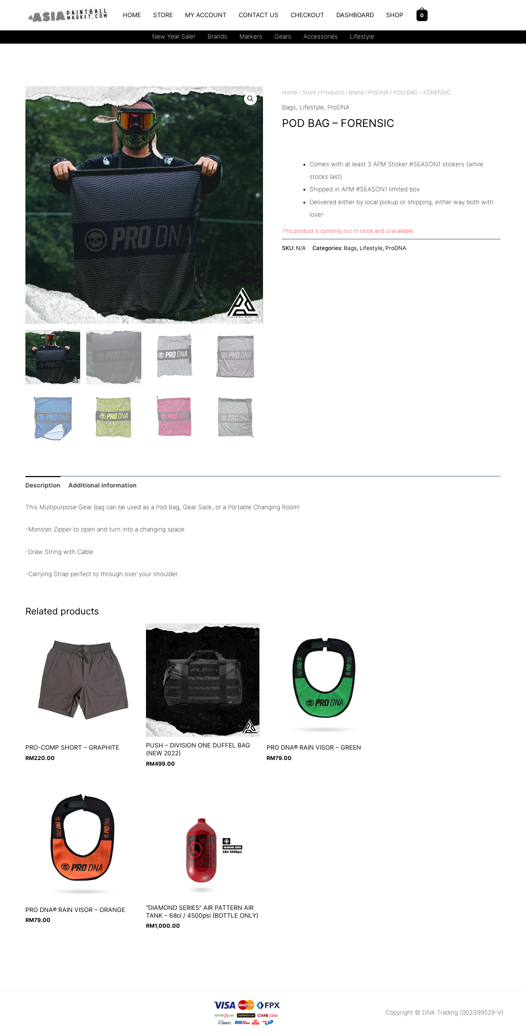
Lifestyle (362, 36)
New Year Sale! (173, 36)
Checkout (307, 15)
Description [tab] (42, 485)
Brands (217, 36)
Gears (282, 36)
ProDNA (378, 92)
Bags (289, 107)
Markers (250, 36)
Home (132, 15)
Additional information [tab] (102, 485)
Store (163, 15)
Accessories (320, 36)
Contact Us (258, 15)
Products (332, 92)
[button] (250, 98)
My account (206, 15)
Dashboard (355, 15)
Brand (356, 92)
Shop (394, 15)
